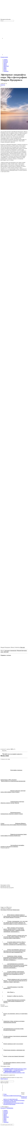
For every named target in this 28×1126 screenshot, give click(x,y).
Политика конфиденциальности (12, 1095)
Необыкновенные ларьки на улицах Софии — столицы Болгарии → (14, 1069)
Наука (4, 67)
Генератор (5, 71)
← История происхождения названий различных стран (14, 1072)
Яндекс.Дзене (5, 755)
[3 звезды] (14, 703)
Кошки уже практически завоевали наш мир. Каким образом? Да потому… (15, 916)
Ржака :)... (11, 992)
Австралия (7, 650)
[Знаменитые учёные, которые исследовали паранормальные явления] (5, 1019)
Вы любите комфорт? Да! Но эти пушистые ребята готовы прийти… (15, 937)
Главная (5, 59)
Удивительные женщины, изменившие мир (14, 1050)
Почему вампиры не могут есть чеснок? (13, 1043)
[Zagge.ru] (14, 18)
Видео (5, 69)
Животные (6, 66)
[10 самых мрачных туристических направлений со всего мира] (5, 1035)
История (5, 62)
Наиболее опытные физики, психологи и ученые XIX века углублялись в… (15, 958)
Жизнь (5, 64)
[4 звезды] (14, 721)
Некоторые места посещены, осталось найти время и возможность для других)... (14, 1001)
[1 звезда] (14, 666)
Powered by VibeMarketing (7, 1108)
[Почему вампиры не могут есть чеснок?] (5, 1042)
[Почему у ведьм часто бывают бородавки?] (5, 1055)
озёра (2, 651)
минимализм (13, 650)
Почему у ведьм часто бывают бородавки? (13, 1056)
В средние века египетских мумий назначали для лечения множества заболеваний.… (15, 965)
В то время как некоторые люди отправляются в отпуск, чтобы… (14, 973)
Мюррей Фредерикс (22, 650)
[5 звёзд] (14, 739)
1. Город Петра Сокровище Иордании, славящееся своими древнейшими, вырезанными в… (13, 929)
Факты (5, 63)
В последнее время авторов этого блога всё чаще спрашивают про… (14, 951)
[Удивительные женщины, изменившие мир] (5, 1048)
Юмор (4, 68)
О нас (5, 1094)
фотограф (6, 651)
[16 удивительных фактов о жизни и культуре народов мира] (5, 1061)
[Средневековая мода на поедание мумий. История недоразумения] (5, 1027)
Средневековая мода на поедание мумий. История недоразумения (13, 1029)
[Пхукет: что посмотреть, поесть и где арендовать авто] (5, 1012)
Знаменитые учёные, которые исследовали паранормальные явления (13, 1022)
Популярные (4, 909)
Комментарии (16, 909)
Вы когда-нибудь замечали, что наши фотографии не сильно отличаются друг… (15, 922)
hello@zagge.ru (4, 1078)
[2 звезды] (14, 685)
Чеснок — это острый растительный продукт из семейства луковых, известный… (15, 981)
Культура (5, 60)
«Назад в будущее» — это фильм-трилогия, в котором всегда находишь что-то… (14, 943)
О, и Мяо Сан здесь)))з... (15, 996)
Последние (9, 909)
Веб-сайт (22, 647)
